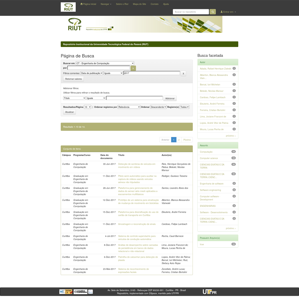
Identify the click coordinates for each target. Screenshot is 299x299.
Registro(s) (173, 106)
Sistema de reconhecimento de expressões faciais (133, 270)
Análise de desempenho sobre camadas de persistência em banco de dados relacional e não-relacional (138, 248)
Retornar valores (73, 78)
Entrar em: (228, 11)
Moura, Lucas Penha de (212, 129)
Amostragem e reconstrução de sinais (137, 223)
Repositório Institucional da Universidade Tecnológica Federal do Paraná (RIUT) (105, 44)
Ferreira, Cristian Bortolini (212, 110)
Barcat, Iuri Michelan (210, 84)
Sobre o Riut (122, 3)
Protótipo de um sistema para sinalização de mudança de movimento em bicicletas (138, 201)
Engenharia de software (211, 183)
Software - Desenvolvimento (214, 212)
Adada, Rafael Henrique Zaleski (215, 68)
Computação (206, 151)
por (65, 67)
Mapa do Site (139, 3)
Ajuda (166, 3)
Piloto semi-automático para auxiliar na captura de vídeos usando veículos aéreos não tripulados (137, 179)
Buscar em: (69, 63)
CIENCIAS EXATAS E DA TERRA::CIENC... (212, 175)
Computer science (209, 158)
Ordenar (145, 106)
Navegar (105, 3)
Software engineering (210, 189)
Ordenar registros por (105, 106)
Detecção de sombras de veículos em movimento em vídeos (136, 165)
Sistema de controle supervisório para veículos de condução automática (137, 237)
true (202, 244)
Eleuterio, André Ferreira (212, 103)
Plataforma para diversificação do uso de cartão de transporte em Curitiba (138, 213)
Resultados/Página (73, 106)
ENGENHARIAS (208, 205)
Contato (155, 3)
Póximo (187, 139)
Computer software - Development (210, 198)
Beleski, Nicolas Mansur (211, 90)
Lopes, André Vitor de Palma (214, 122)
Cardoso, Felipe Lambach (212, 97)
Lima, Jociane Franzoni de (213, 116)
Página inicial (89, 3)
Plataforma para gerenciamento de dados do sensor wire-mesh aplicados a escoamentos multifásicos (137, 191)
